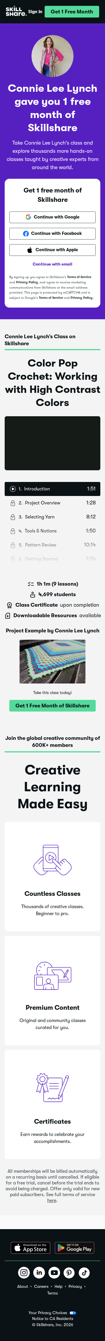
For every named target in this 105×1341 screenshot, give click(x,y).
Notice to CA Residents (52, 1318)
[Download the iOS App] (30, 1248)
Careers (41, 1286)
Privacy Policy (27, 282)
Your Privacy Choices (48, 1312)
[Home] (16, 12)
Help (58, 1286)
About (22, 1286)
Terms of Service (79, 277)
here (51, 1200)
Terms (52, 1293)
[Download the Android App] (74, 1248)
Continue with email (52, 264)
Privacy (75, 1286)
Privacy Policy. (82, 298)
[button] (72, 12)
